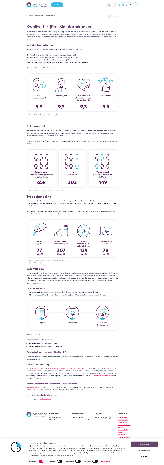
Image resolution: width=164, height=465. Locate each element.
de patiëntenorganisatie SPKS (101, 376)
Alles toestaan (144, 444)
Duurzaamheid (123, 422)
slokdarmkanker (45, 399)
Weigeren (144, 456)
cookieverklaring (69, 453)
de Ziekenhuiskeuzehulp (36, 368)
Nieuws (120, 432)
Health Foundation (124, 437)
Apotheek (121, 427)
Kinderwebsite (123, 430)
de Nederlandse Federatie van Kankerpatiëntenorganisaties (68, 368)
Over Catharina (123, 420)
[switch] (59, 461)
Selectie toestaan (144, 450)
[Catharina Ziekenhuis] (36, 4)
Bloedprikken (122, 417)
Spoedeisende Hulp (124, 425)
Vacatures (121, 435)
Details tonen (105, 461)
